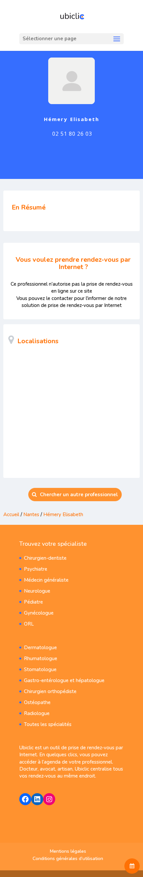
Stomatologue (40, 669)
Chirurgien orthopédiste (50, 691)
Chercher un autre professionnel (79, 494)
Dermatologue (40, 647)
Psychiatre (35, 569)
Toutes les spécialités (48, 724)
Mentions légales (68, 851)
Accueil (11, 514)
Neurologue (37, 591)
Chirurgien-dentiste (45, 558)
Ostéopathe (37, 702)
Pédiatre (33, 602)
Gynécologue (39, 613)
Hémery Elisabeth (63, 514)
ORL (29, 624)
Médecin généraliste (46, 580)
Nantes (31, 514)
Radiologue (37, 713)
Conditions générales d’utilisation (68, 858)
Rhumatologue (40, 658)
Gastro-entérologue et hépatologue (64, 680)
